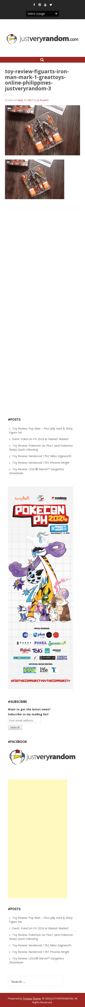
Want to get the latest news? (29, 709)
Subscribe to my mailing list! (28, 714)
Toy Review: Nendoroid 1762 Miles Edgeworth (41, 456)
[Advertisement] (37, 838)
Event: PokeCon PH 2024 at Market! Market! (40, 439)
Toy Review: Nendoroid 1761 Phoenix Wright (40, 462)
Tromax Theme (32, 998)
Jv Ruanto (43, 100)
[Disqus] (42, 262)
